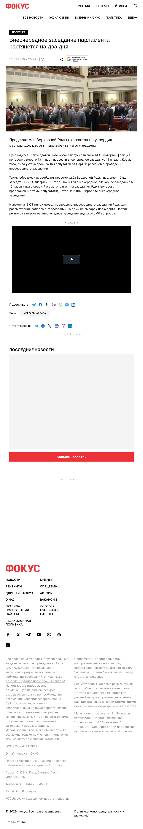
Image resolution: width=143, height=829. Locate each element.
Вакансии (48, 599)
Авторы (46, 593)
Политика (114, 17)
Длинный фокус (19, 593)
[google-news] (59, 634)
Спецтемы (101, 6)
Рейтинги (119, 6)
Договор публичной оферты (50, 610)
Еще (131, 17)
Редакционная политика (18, 622)
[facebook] (8, 634)
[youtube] (38, 634)
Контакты (81, 816)
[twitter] (18, 634)
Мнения (84, 6)
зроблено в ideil (17, 822)
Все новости (33, 17)
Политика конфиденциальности (97, 811)
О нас (10, 599)
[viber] (49, 634)
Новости (13, 580)
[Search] (135, 6)
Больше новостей (72, 457)
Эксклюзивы (59, 17)
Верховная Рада (36, 313)
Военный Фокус (87, 17)
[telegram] (28, 634)
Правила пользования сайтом (17, 610)
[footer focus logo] (23, 568)
